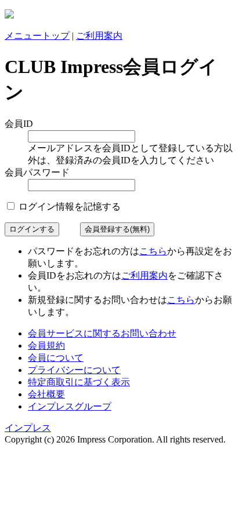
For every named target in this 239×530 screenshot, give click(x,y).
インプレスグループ (69, 406)
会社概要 (46, 394)
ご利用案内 (99, 36)
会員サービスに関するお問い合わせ (102, 333)
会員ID (19, 124)
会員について (56, 358)
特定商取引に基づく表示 (79, 382)
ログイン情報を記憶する (68, 206)
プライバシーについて (74, 370)
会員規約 (46, 345)
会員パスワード (37, 172)
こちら (153, 251)
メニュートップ (37, 36)
